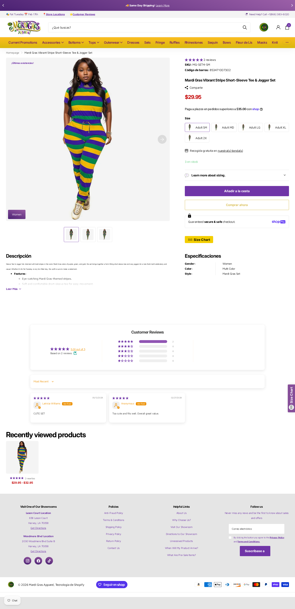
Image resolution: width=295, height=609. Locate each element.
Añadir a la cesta (237, 191)
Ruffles (175, 42)
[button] (194, 59)
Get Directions (38, 528)
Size (187, 118)
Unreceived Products (181, 541)
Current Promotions (22, 42)
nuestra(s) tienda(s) (230, 150)
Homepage (12, 52)
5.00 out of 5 (78, 349)
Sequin (213, 42)
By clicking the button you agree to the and (259, 539)
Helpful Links (181, 506)
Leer (12, 288)
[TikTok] (49, 561)
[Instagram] (27, 561)
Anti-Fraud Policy (113, 513)
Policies (114, 506)
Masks (262, 42)
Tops (92, 42)
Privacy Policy (113, 534)
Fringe (160, 42)
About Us (181, 513)
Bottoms (74, 42)
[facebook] (38, 561)
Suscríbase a (255, 551)
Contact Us (114, 548)
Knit (275, 42)
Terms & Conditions (113, 520)
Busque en (244, 27)
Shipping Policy (114, 527)
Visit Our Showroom (181, 527)
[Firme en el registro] (278, 27)
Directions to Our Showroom (181, 534)
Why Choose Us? (181, 520)
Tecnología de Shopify (69, 584)
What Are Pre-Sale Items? (181, 555)
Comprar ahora (237, 205)
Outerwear (111, 42)
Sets (147, 42)
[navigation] (3, 5)
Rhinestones (194, 42)
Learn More (163, 5)
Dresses (133, 42)
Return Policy (113, 541)
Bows (227, 42)
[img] (41, 398)
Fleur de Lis (244, 42)
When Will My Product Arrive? (181, 548)
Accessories (51, 42)
